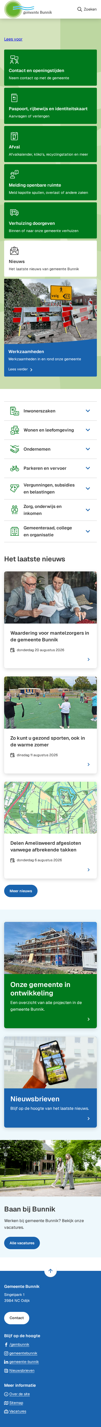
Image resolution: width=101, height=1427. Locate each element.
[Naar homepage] (38, 9)
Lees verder (18, 369)
